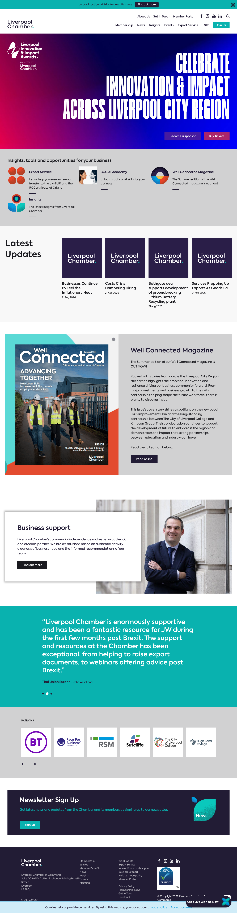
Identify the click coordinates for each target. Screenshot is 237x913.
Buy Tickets (216, 136)
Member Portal (183, 16)
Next (33, 764)
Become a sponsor (183, 136)
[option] (118, 651)
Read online (144, 459)
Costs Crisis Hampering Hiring (120, 285)
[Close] (233, 4)
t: (30, 899)
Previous (24, 764)
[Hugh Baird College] (201, 742)
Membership (124, 25)
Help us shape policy (130, 875)
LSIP (205, 25)
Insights (154, 25)
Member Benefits (90, 868)
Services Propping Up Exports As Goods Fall (210, 285)
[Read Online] (160, 175)
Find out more (32, 565)
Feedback (124, 897)
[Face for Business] (69, 742)
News (141, 25)
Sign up (30, 825)
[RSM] (102, 742)
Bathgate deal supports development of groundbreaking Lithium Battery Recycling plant (168, 292)
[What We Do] (16, 175)
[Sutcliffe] (135, 742)
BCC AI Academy (114, 172)
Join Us (221, 25)
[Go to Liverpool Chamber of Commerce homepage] (20, 24)
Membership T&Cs (129, 889)
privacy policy (157, 907)
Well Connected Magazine (193, 172)
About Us (143, 16)
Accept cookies (181, 907)
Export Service (188, 25)
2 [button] (47, 693)
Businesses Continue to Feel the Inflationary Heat (80, 288)
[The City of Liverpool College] (168, 742)
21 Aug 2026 (69, 297)
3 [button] (51, 694)
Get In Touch (161, 16)
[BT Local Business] (36, 742)
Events (169, 25)
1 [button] (43, 694)
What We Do (125, 861)
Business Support (128, 871)
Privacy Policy (126, 886)
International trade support (134, 868)
